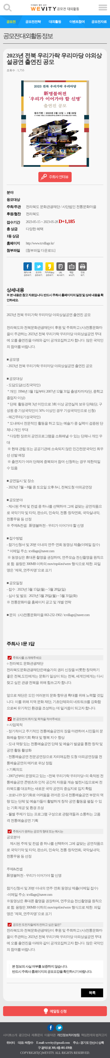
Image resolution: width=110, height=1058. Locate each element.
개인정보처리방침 (68, 1035)
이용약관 (50, 1035)
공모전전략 (33, 21)
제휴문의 (37, 1035)
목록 (92, 993)
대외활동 (55, 21)
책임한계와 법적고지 (94, 1035)
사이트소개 (10, 1035)
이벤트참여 (77, 21)
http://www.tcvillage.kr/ (40, 243)
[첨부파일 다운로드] (40, 250)
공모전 (11, 21)
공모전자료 (99, 21)
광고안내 (24, 1035)
